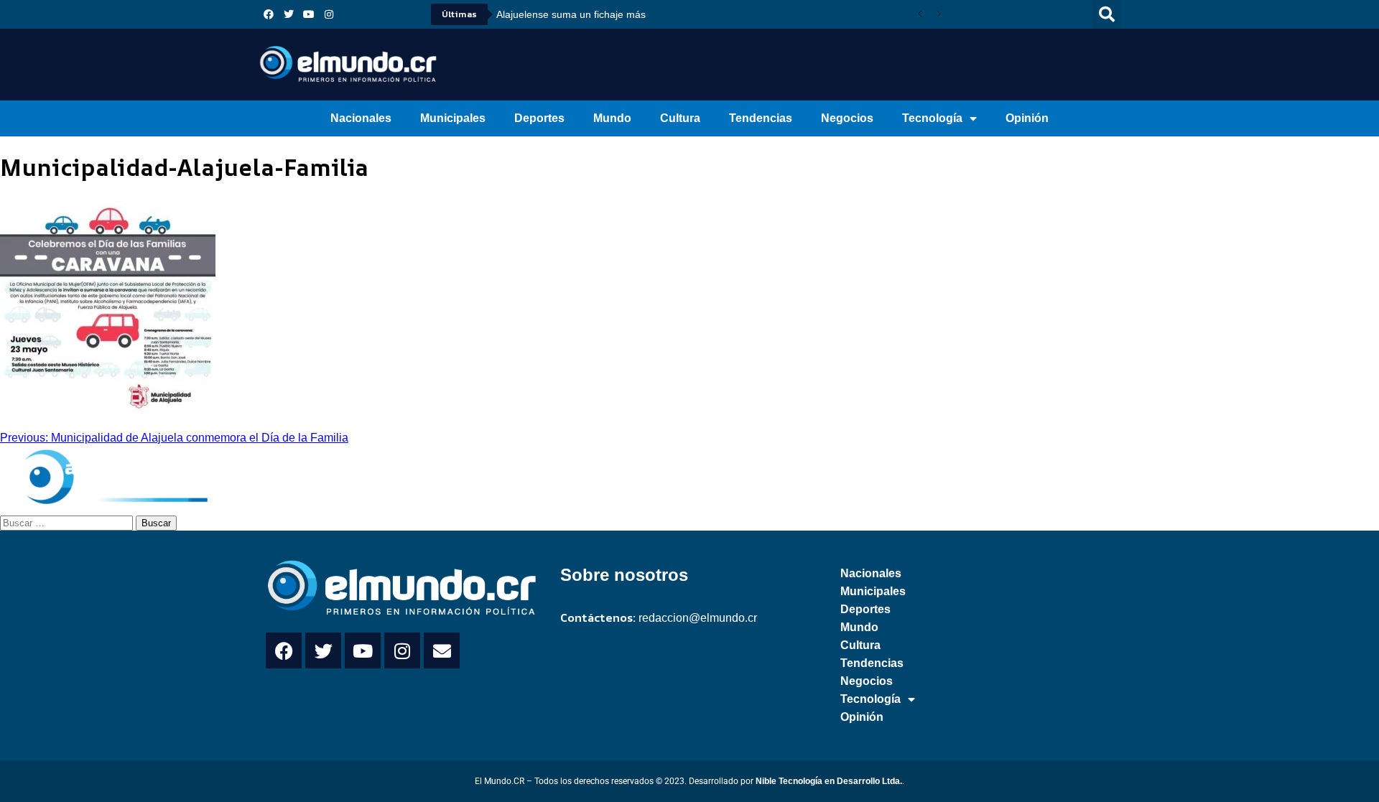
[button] (1106, 14)
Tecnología (932, 118)
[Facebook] (269, 14)
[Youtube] (309, 14)
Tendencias (760, 118)
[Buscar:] (68, 522)
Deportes (539, 118)
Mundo (612, 118)
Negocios (847, 118)
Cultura (680, 118)
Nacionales (360, 118)
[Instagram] (329, 14)
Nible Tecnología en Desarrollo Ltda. (829, 781)
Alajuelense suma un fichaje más (571, 14)
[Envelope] (442, 650)
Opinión (1027, 118)
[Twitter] (289, 14)
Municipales (453, 118)
